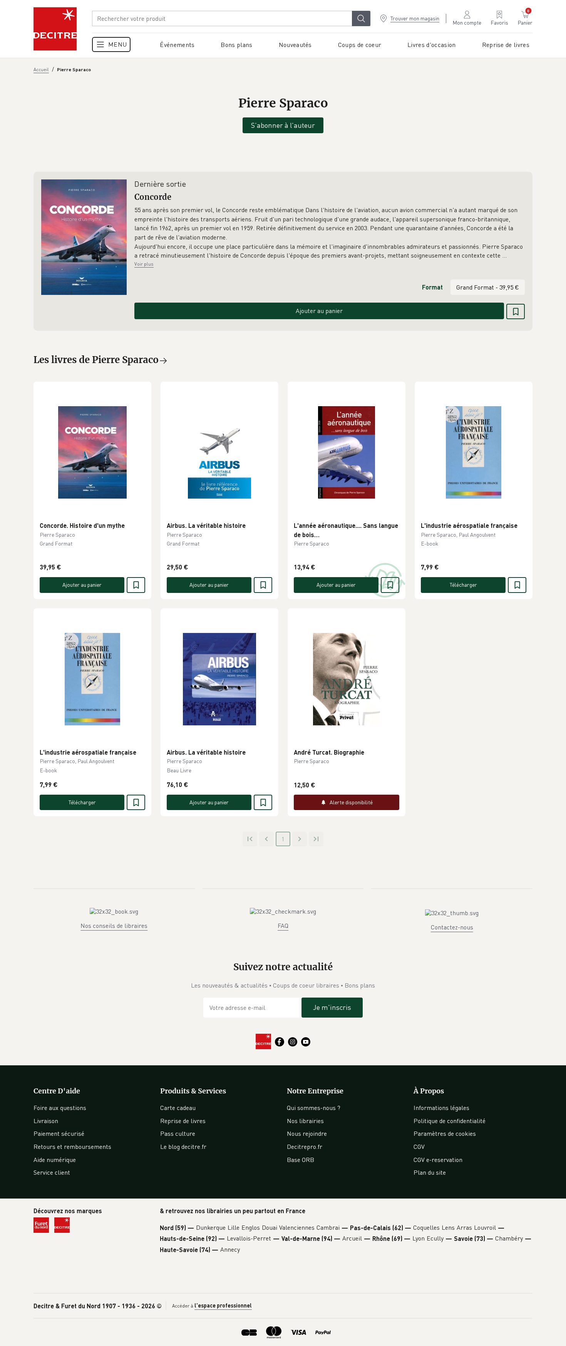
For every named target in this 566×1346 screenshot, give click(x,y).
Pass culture (177, 1133)
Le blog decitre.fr (183, 1146)
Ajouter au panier (319, 311)
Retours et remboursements (72, 1146)
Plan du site (430, 1172)
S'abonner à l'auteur (283, 125)
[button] (329, 233)
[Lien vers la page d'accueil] (55, 28)
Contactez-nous (452, 927)
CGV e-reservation (438, 1160)
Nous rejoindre (307, 1133)
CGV (419, 1146)
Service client (51, 1172)
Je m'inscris (332, 1007)
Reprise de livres (183, 1121)
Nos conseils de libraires (113, 925)
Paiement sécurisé (58, 1133)
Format (432, 287)
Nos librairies (305, 1121)
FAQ (283, 925)
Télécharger (463, 584)
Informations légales (441, 1108)
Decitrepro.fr (304, 1146)
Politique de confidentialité (450, 1121)
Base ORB (300, 1160)
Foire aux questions (59, 1108)
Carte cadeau (178, 1108)
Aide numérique (54, 1160)
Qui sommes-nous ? (313, 1108)
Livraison (45, 1121)
